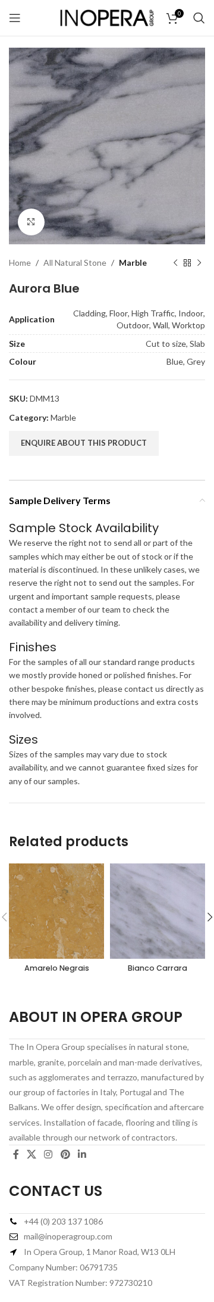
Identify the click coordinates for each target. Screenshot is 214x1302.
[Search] (199, 18)
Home (20, 262)
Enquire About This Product (84, 443)
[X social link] (31, 1154)
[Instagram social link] (48, 1154)
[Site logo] (107, 17)
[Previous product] (175, 263)
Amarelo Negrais (56, 968)
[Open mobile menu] (15, 18)
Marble (133, 262)
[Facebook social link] (16, 1154)
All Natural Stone (74, 262)
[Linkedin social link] (82, 1154)
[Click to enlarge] (31, 222)
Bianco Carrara (157, 968)
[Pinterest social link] (65, 1154)
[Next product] (199, 263)
